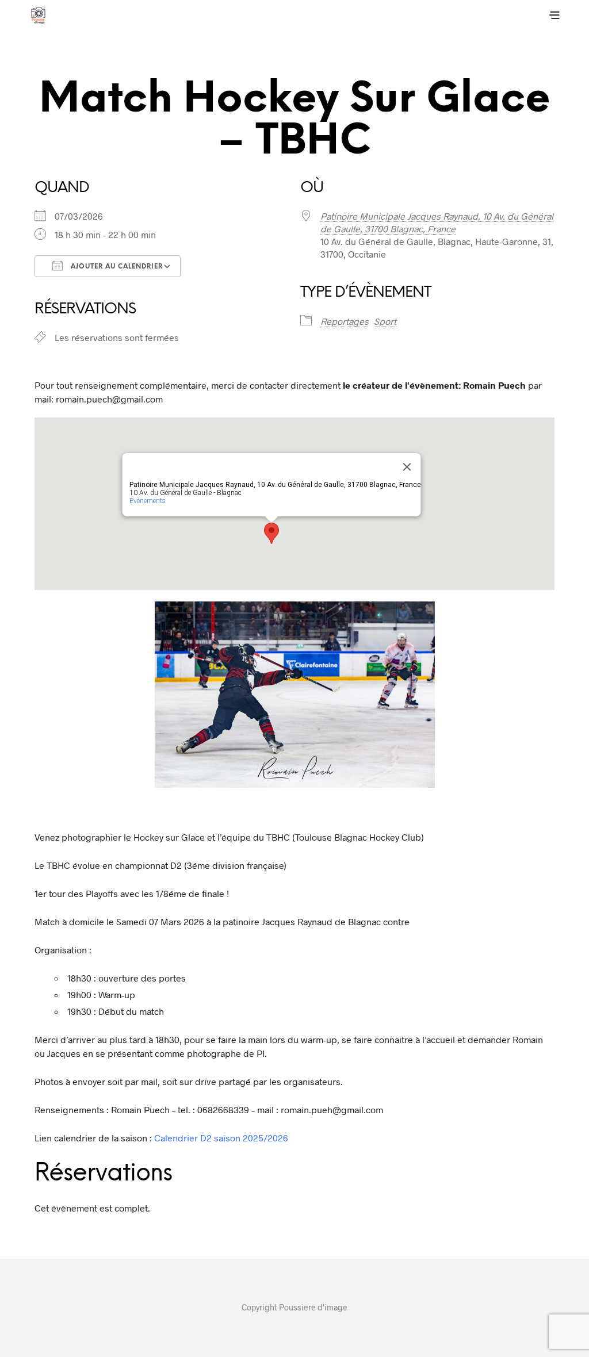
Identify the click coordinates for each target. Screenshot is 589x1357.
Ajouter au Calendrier (115, 266)
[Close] (407, 467)
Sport (385, 321)
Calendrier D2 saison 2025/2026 (221, 1137)
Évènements (147, 501)
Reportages (344, 321)
